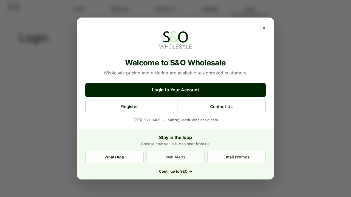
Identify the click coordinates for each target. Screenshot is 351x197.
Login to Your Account (175, 89)
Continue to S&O (175, 171)
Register (129, 106)
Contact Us (221, 106)
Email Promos (236, 157)
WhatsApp (114, 157)
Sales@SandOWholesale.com (193, 120)
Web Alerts (175, 157)
